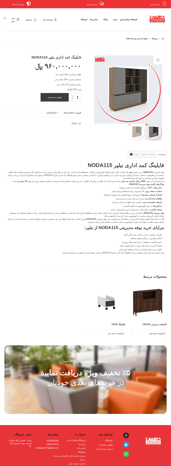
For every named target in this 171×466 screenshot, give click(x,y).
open (157, 60)
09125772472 (52, 444)
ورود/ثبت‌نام (48, 20)
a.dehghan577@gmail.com (47, 448)
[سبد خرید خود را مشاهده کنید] (18, 20)
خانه (163, 39)
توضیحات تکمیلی (148, 154)
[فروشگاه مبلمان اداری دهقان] (157, 19)
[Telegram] (126, 445)
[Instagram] (126, 435)
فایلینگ (74, 123)
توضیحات (161, 154)
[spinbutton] (76, 97)
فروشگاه (154, 39)
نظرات (135, 154)
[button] (73, 96)
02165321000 (52, 441)
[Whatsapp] (126, 454)
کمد (79, 123)
